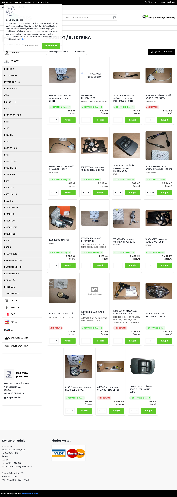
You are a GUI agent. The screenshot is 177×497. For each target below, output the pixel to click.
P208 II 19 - (9, 135)
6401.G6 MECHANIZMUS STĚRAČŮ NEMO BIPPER (108, 388)
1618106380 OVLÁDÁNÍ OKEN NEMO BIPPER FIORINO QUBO (124, 168)
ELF (12, 330)
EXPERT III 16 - (10, 88)
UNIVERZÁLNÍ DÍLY (19, 345)
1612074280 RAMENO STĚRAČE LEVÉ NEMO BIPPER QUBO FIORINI (123, 98)
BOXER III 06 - (10, 75)
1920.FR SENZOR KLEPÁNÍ (61, 313)
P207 (6, 121)
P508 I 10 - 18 (10, 194)
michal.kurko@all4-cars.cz (20, 466)
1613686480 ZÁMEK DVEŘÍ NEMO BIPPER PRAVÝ (158, 97)
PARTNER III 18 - (11, 273)
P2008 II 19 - (10, 214)
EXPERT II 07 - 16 (12, 82)
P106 (6, 95)
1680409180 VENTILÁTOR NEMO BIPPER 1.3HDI (158, 240)
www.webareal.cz (31, 493)
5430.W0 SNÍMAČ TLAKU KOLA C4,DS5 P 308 (125, 312)
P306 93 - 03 (10, 148)
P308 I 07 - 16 (10, 161)
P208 (6, 128)
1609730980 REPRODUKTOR (88, 97)
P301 (6, 141)
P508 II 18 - (9, 201)
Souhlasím (51, 45)
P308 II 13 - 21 (10, 168)
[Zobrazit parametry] (161, 52)
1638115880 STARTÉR (59, 240)
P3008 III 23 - (10, 234)
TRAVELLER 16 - (11, 293)
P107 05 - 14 (10, 102)
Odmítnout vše (31, 45)
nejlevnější (53, 51)
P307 (6, 154)
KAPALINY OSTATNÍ (20, 337)
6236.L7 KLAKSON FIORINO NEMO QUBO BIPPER (78, 388)
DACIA (14, 300)
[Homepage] (3, 7)
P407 (6, 181)
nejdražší (66, 51)
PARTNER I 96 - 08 (13, 260)
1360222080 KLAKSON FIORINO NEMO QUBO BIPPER (60, 98)
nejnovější (80, 51)
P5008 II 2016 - (11, 253)
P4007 (7, 240)
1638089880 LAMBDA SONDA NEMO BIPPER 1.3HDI (159, 168)
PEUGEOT (15, 61)
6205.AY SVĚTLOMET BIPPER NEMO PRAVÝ (155, 315)
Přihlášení (152, 2)
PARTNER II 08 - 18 (13, 267)
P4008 (7, 247)
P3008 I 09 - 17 (11, 220)
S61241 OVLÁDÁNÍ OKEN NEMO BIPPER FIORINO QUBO (141, 389)
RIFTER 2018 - (10, 286)
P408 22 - (9, 187)
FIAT (13, 314)
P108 (6, 108)
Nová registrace (168, 2)
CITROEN (15, 52)
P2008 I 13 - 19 (11, 207)
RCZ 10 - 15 (9, 280)
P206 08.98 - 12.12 (12, 115)
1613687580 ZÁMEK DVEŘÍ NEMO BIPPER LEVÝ (61, 168)
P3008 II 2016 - (11, 227)
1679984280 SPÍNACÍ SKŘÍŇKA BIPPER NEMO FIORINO (124, 242)
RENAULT (15, 307)
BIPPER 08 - (9, 69)
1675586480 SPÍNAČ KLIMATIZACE (91, 239)
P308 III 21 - (9, 174)
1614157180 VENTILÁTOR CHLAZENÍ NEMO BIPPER (92, 168)
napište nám (14, 397)
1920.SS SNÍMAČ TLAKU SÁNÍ (92, 313)
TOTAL (14, 322)
